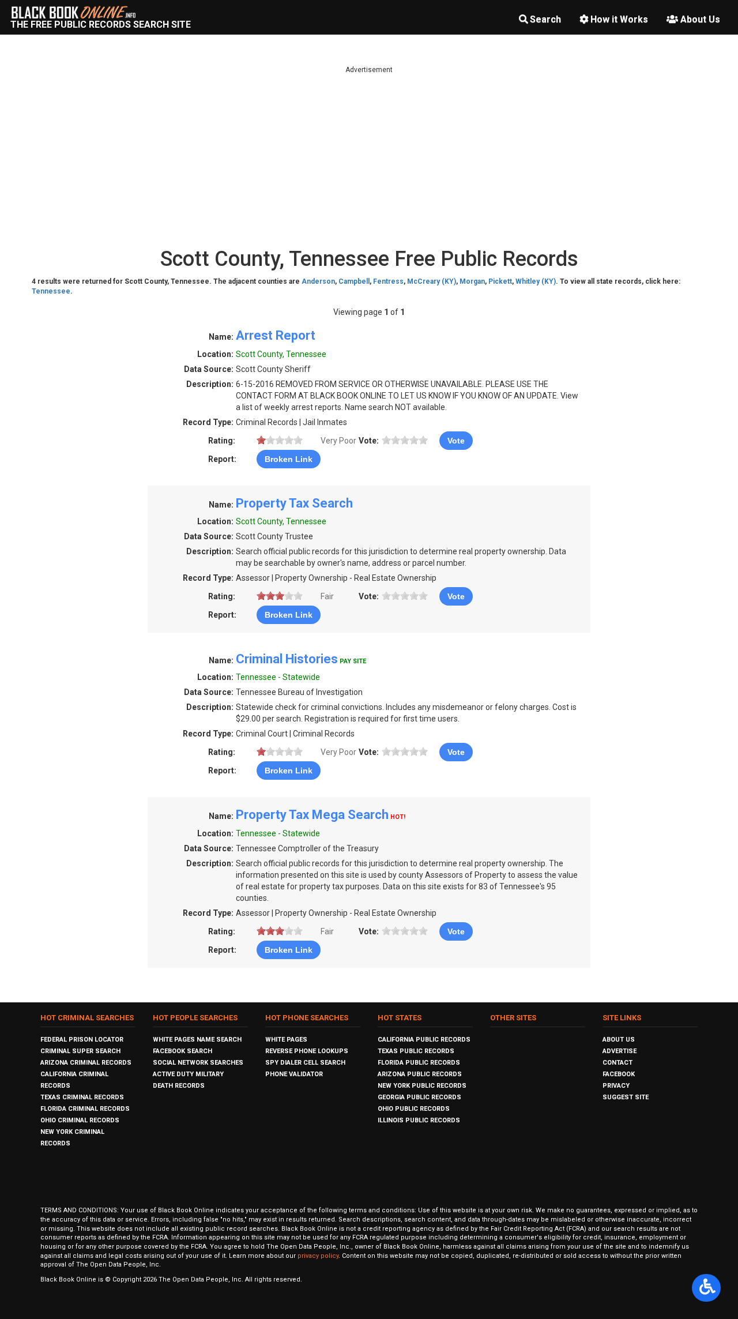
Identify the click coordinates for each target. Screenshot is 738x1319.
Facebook (619, 1074)
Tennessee (51, 291)
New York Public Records (422, 1085)
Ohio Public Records (414, 1109)
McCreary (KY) (431, 281)
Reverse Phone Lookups (306, 1051)
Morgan (472, 281)
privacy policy (318, 1256)
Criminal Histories (287, 659)
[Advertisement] (369, 155)
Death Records (179, 1085)
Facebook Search (182, 1051)
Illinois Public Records (419, 1120)
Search (545, 19)
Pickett (500, 281)
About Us (700, 19)
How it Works (619, 19)
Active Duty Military (188, 1074)
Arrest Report (275, 335)
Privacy (616, 1085)
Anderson (318, 281)
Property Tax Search (294, 503)
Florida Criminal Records (85, 1109)
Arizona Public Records (420, 1074)
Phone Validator (294, 1074)
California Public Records (424, 1039)
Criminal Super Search (80, 1051)
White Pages (286, 1039)
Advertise (620, 1051)
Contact (617, 1062)
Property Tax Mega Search (312, 814)
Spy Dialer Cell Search (305, 1062)
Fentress (388, 281)
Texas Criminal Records (82, 1097)
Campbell (354, 281)
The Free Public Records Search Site (100, 24)
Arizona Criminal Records (85, 1062)
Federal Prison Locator (81, 1039)
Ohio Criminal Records (79, 1120)
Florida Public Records (419, 1062)
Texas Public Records (416, 1051)
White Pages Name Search (197, 1039)
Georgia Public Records (419, 1097)
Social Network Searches (198, 1062)
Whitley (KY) (535, 281)
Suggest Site (626, 1097)
